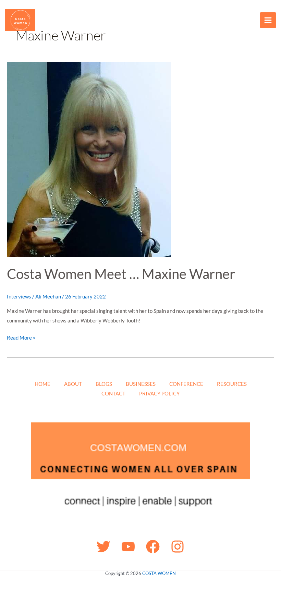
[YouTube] (128, 546)
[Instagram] (177, 546)
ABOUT (73, 384)
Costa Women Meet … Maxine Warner (121, 274)
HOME (42, 384)
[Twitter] (103, 546)
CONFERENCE (186, 384)
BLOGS (104, 384)
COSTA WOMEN (159, 573)
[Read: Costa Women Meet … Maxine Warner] (89, 159)
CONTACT (113, 393)
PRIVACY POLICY (159, 393)
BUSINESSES (141, 384)
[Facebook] (153, 546)
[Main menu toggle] (268, 20)
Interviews (19, 296)
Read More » (21, 337)
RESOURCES (232, 384)
